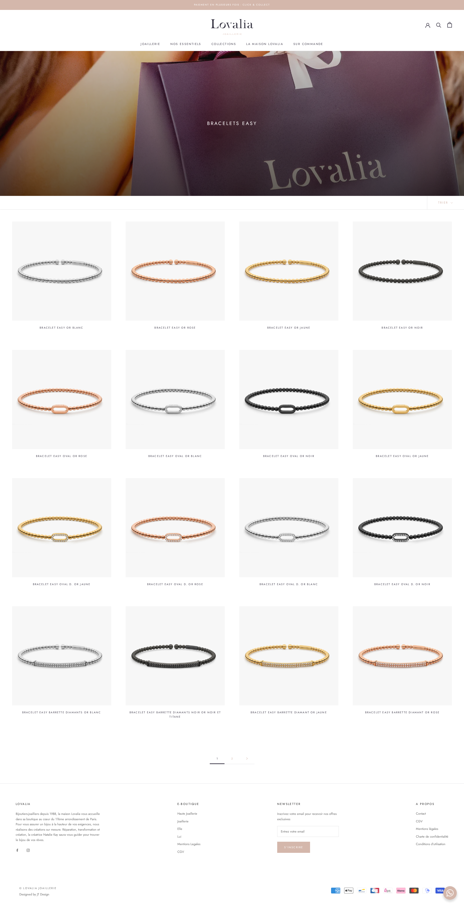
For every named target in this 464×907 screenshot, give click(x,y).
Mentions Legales (188, 844)
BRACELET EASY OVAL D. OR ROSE (175, 584)
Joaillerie (150, 44)
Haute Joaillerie (187, 813)
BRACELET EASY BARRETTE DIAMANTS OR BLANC (61, 712)
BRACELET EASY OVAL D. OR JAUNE (62, 584)
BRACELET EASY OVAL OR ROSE (61, 456)
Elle (179, 828)
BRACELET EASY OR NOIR (402, 328)
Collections (223, 44)
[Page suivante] (246, 758)
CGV (180, 851)
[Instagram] (28, 849)
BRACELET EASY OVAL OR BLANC (175, 456)
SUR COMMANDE (308, 44)
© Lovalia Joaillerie (38, 888)
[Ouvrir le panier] (449, 25)
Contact (421, 813)
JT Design (43, 894)
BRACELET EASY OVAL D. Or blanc (289, 584)
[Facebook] (17, 849)
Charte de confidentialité (432, 836)
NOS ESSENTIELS (185, 44)
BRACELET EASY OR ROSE (175, 328)
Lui (179, 836)
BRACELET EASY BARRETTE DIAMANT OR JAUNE (289, 712)
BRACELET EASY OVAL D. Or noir (402, 584)
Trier (444, 202)
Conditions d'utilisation (430, 844)
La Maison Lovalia (264, 44)
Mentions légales (427, 828)
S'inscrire (293, 847)
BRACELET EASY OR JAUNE (288, 328)
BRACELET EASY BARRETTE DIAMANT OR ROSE (402, 712)
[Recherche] (438, 24)
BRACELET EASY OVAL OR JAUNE (402, 456)
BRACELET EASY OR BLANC (61, 328)
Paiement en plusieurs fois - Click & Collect (232, 5)
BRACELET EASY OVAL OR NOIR (288, 456)
